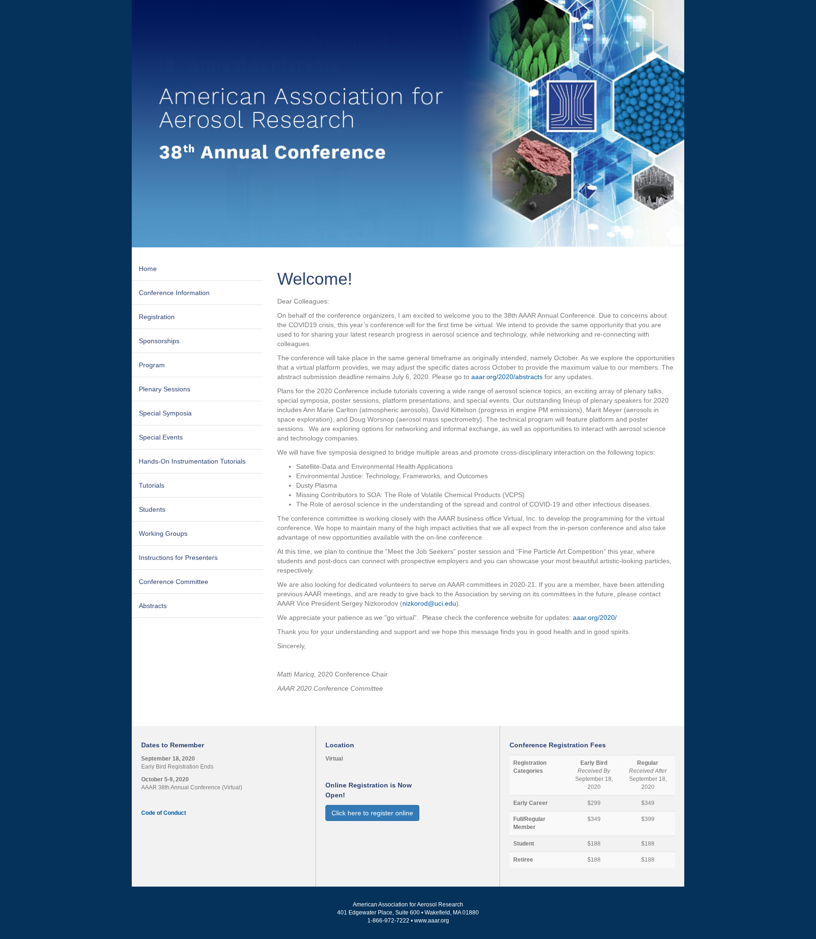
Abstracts (153, 605)
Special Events (161, 437)
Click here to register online (372, 813)
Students (152, 509)
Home (148, 268)
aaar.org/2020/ (595, 617)
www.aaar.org (431, 920)
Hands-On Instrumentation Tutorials (192, 461)
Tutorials (151, 485)
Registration (157, 317)
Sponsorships (159, 341)
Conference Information (174, 292)
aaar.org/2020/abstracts (507, 377)
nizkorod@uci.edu (429, 603)
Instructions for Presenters (178, 557)
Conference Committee (173, 581)
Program (152, 365)
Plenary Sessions (164, 389)
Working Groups (163, 533)
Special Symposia (165, 413)
